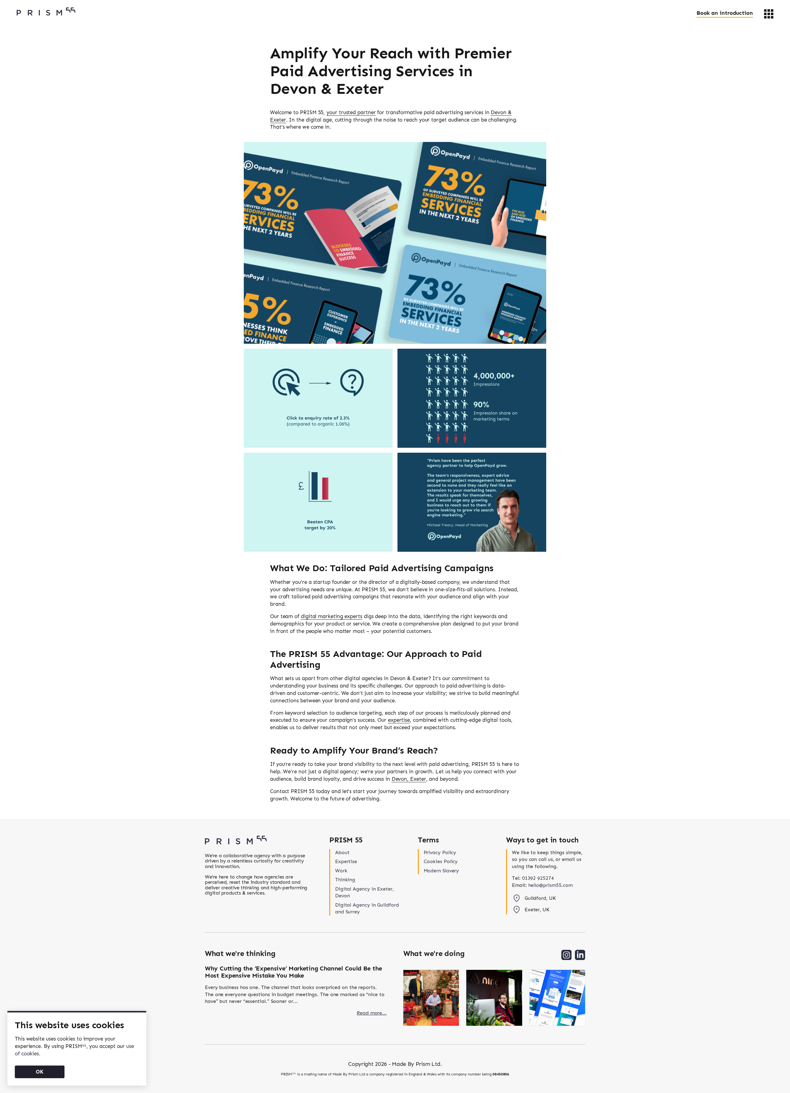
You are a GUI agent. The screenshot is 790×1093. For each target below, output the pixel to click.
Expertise (346, 861)
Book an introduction (724, 13)
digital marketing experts (331, 616)
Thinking (345, 880)
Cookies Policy (441, 861)
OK (40, 1072)
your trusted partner (351, 112)
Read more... (372, 1013)
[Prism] (46, 11)
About (342, 852)
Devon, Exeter (409, 779)
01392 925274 (538, 878)
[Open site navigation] (768, 14)
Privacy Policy (440, 852)
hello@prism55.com (550, 885)
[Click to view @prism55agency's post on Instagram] (431, 999)
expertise (399, 720)
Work (341, 871)
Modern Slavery (441, 871)
